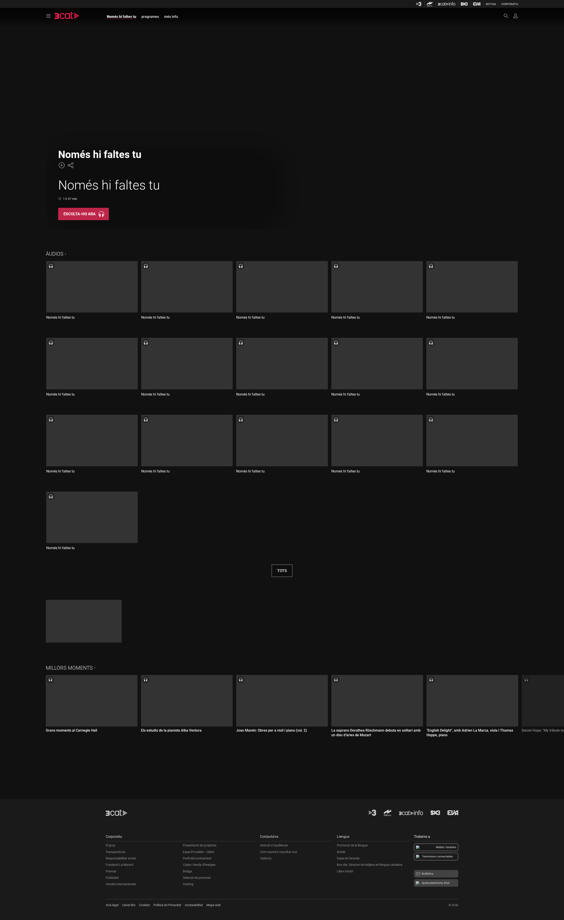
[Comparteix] (70, 165)
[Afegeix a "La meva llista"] (61, 165)
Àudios (54, 254)
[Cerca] (508, 16)
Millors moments (69, 668)
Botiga (491, 4)
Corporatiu (509, 4)
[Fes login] (515, 16)
